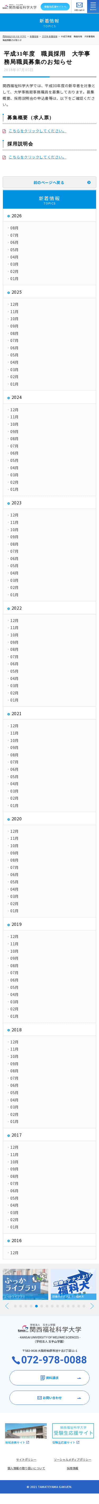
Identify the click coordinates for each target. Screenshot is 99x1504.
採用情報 (72, 1468)
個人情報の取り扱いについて (26, 1468)
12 (73, 1306)
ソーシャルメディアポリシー (72, 1459)
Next (92, 1306)
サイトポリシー (26, 1459)
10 (63, 1306)
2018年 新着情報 (49, 36)
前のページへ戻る (49, 182)
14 (84, 1306)
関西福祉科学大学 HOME (14, 36)
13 (78, 1306)
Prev (7, 1306)
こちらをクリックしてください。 (37, 130)
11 (68, 1306)
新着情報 (34, 36)
